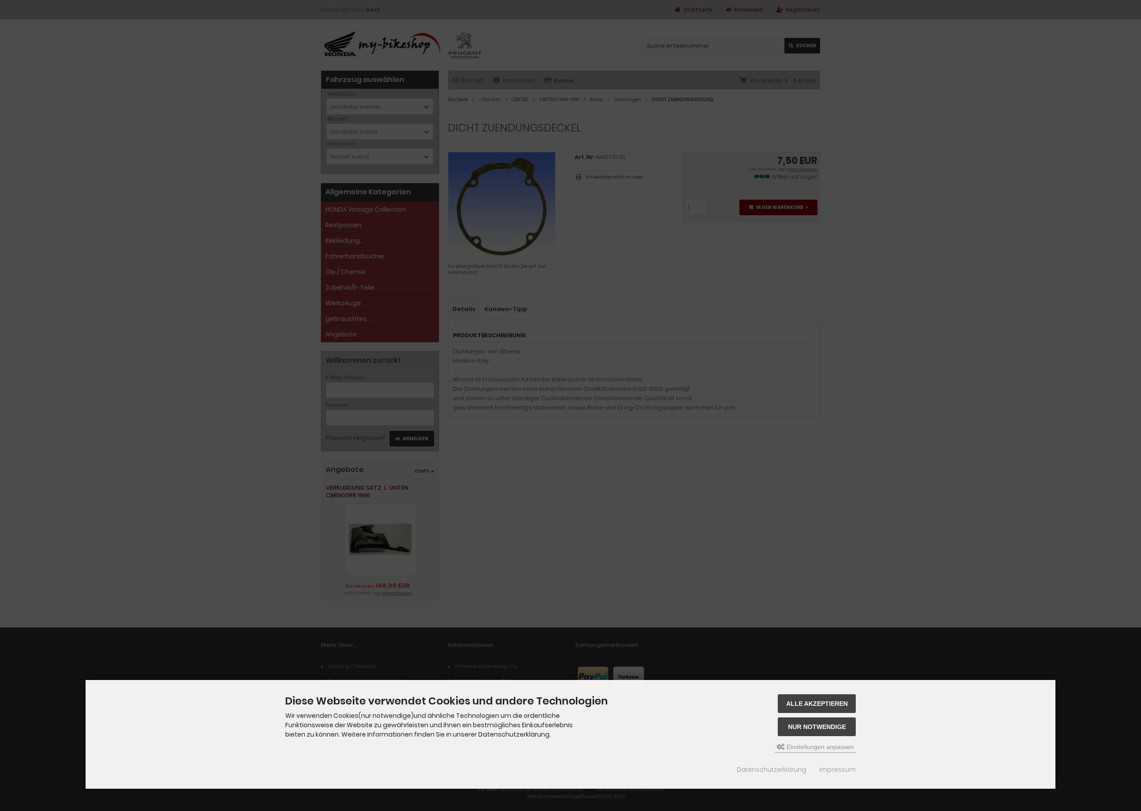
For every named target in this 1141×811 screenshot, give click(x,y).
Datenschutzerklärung (771, 769)
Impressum (837, 769)
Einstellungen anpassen (819, 746)
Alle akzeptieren (817, 703)
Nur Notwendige (817, 726)
